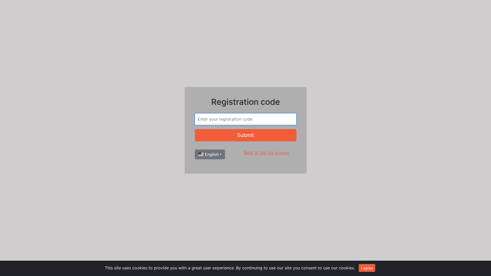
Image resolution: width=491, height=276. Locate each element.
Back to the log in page (266, 152)
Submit (245, 135)
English (211, 154)
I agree (367, 268)
